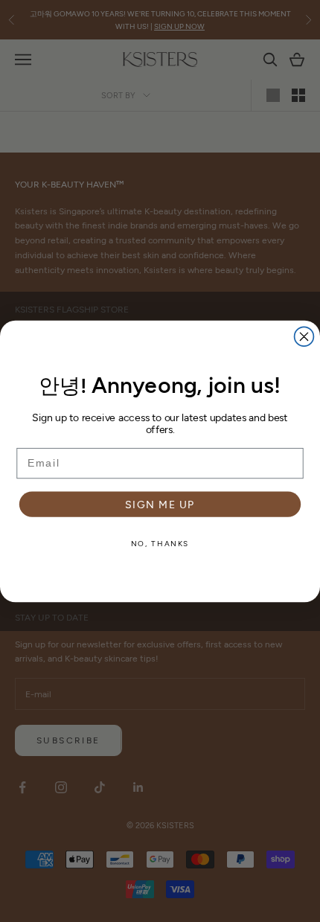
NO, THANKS (160, 542)
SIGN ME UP (160, 504)
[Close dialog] (304, 336)
